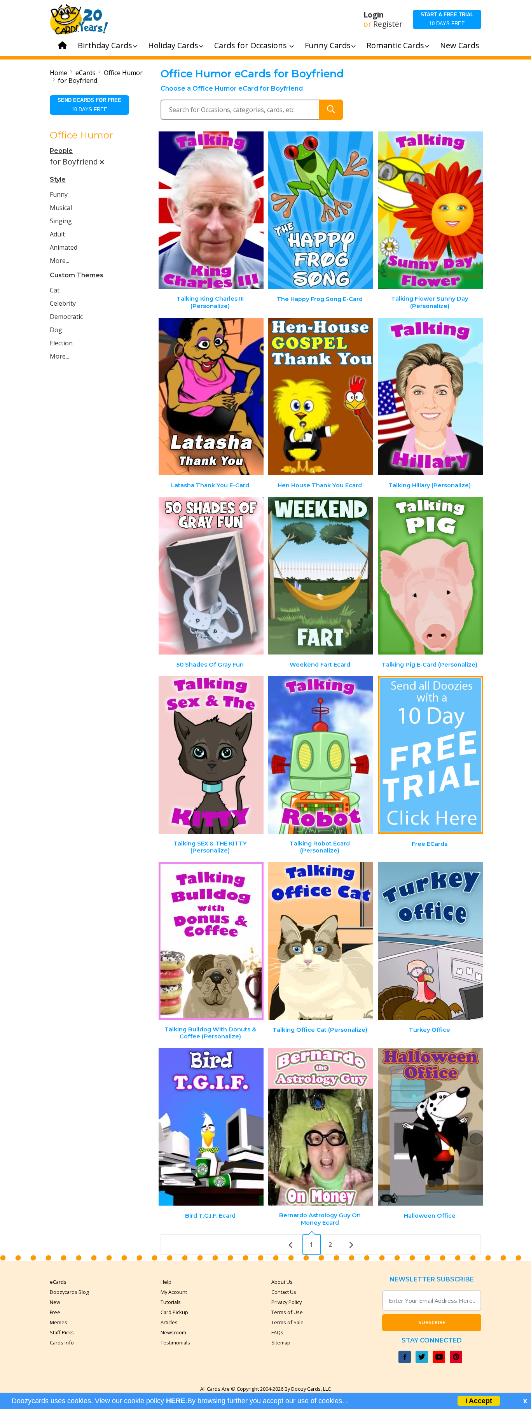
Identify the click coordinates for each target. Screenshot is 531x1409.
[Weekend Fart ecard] (320, 576)
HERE (175, 1401)
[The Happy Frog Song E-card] (320, 210)
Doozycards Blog (69, 1292)
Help (166, 1282)
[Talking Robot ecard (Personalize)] (320, 755)
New (55, 1302)
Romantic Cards (395, 45)
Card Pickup (174, 1312)
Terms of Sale (287, 1322)
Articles (169, 1322)
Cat (54, 290)
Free (55, 1312)
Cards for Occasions (251, 45)
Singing (61, 221)
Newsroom (173, 1332)
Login (373, 14)
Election (61, 343)
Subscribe (431, 1322)
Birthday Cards (105, 45)
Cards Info (62, 1342)
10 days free (447, 19)
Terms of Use (287, 1312)
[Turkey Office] (430, 941)
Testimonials (175, 1342)
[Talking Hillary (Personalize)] (430, 396)
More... (59, 260)
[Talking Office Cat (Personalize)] (320, 941)
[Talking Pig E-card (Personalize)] (430, 576)
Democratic (66, 316)
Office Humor (123, 73)
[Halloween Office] (430, 1127)
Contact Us (283, 1292)
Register (387, 24)
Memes (58, 1322)
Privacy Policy (286, 1302)
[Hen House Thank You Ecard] (320, 396)
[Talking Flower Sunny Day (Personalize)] (430, 210)
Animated (63, 247)
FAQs (277, 1332)
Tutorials (171, 1302)
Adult (57, 234)
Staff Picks (62, 1332)
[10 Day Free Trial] (430, 755)
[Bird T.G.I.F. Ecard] (211, 1127)
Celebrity (63, 303)
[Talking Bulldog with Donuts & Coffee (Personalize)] (211, 941)
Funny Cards (328, 45)
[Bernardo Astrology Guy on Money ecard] (320, 1127)
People (61, 150)
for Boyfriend (77, 80)
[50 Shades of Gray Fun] (211, 576)
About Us (282, 1282)
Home (58, 73)
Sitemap (280, 1342)
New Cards (459, 45)
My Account (174, 1292)
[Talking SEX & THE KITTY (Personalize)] (211, 755)
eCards (85, 73)
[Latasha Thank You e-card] (211, 396)
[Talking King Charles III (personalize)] (211, 210)
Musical (61, 207)
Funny (59, 194)
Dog (56, 330)
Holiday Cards (173, 45)
